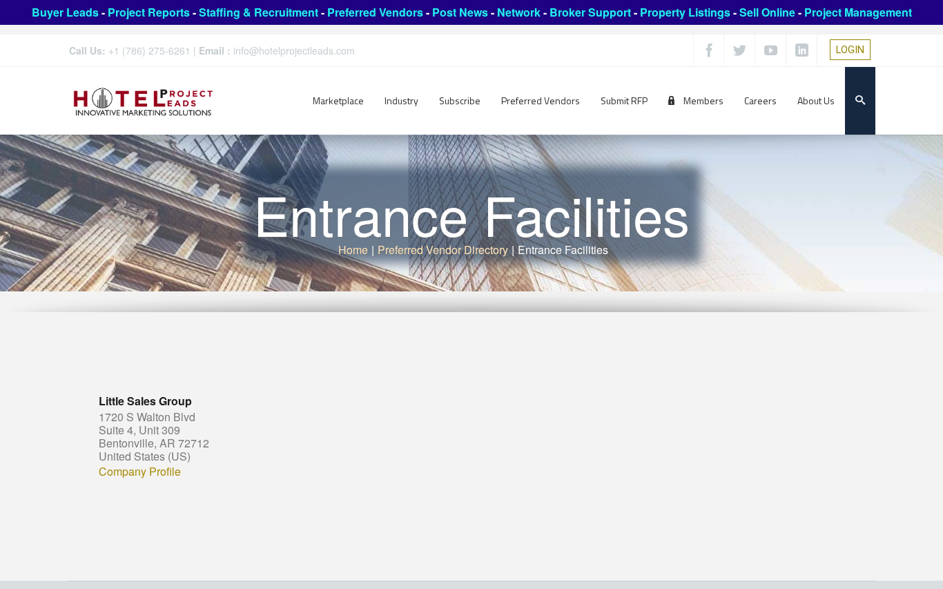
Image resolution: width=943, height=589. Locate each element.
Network (519, 12)
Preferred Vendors (375, 12)
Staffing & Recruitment (258, 12)
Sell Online (767, 12)
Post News (460, 12)
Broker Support (590, 12)
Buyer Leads (65, 12)
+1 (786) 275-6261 (149, 50)
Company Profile (140, 471)
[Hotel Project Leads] (143, 100)
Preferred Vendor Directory (443, 250)
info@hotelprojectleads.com (294, 50)
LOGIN (850, 50)
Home (353, 250)
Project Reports (149, 12)
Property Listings (685, 12)
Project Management (858, 12)
